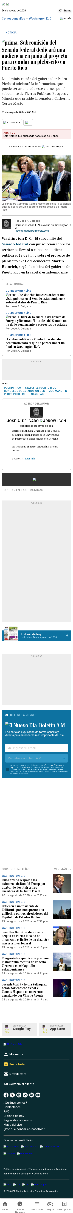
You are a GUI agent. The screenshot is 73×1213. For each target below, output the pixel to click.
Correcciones (41, 1173)
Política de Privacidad (54, 765)
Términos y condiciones (41, 1169)
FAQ (6, 1111)
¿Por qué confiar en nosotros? (24, 1129)
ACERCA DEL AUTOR (36, 403)
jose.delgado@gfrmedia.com (32, 230)
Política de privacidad (15, 1169)
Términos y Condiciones (20, 767)
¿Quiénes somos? (15, 1102)
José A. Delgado (23, 421)
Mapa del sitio (13, 1124)
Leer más (30, 458)
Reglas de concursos (18, 1120)
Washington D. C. (40, 18)
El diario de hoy (14, 1116)
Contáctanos (12, 1107)
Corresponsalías (13, 18)
